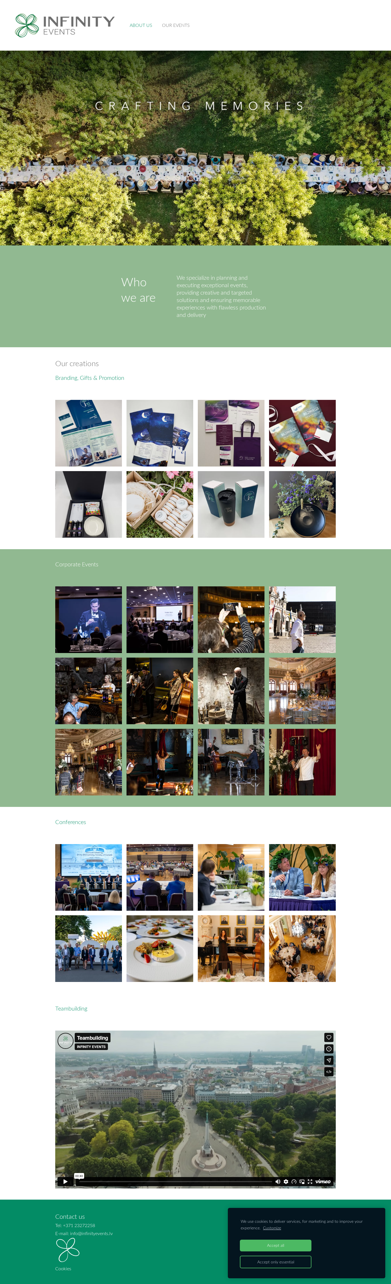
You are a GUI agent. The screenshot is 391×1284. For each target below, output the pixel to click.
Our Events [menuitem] (176, 25)
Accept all (275, 1245)
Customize (272, 1228)
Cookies (63, 1268)
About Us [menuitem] (141, 25)
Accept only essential (275, 1262)
